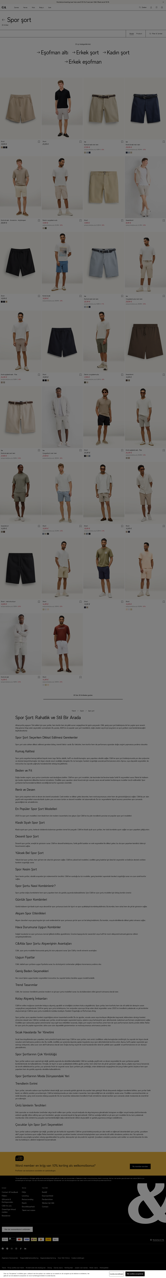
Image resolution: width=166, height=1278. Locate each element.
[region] (83, 1274)
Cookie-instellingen (116, 1274)
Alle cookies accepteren (135, 1274)
